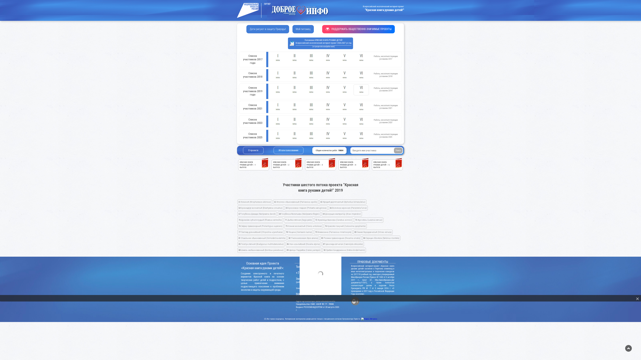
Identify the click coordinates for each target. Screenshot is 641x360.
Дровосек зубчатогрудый (260, 220)
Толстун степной (261, 244)
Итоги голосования (288, 150)
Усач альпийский (303, 244)
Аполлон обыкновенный (295, 202)
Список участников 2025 (252, 135)
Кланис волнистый (303, 226)
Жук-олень (368, 220)
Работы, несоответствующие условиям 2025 (386, 135)
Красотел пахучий (345, 226)
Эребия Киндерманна (344, 250)
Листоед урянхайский (261, 232)
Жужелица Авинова (333, 220)
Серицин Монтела (381, 238)
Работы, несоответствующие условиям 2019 (386, 89)
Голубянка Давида (257, 214)
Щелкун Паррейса (303, 250)
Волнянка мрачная (348, 208)
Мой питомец (303, 29)
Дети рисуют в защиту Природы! (268, 29)
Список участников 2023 (252, 121)
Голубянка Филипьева (299, 214)
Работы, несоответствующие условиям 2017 (386, 57)
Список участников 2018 (252, 75)
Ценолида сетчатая (343, 244)
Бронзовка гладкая (306, 208)
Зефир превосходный (260, 226)
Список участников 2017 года (252, 59)
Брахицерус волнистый (261, 208)
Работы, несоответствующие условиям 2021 (386, 106)
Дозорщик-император (342, 214)
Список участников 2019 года (252, 91)
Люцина (299, 232)
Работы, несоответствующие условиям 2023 (386, 121)
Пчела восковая (303, 238)
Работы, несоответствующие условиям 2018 (386, 75)
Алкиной (255, 202)
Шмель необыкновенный (261, 250)
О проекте (253, 150)
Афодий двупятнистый (342, 202)
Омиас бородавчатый (373, 232)
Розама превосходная (340, 238)
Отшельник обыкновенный (262, 238)
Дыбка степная (298, 220)
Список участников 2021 (252, 107)
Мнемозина (333, 232)
